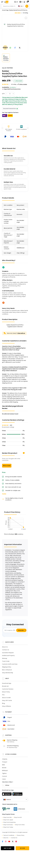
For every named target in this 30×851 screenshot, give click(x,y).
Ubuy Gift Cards (7, 700)
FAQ (3, 695)
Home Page (5, 10)
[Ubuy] (6, 2)
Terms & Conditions (8, 835)
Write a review (6, 465)
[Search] (26, 6)
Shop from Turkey (8, 827)
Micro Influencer (7, 670)
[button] (16, 2)
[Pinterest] (17, 841)
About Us (5, 647)
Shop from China (19, 824)
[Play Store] (17, 794)
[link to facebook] (15, 48)
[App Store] (7, 794)
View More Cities (7, 782)
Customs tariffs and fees (9, 664)
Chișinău (4, 759)
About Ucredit (6, 697)
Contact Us (5, 650)
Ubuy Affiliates (6, 706)
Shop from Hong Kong (9, 822)
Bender (4, 767)
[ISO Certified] (18, 809)
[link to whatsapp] (10, 48)
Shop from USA (7, 817)
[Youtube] (10, 841)
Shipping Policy (6, 667)
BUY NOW (22, 848)
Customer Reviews (7, 689)
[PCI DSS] (6, 809)
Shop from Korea (8, 824)
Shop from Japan (8, 820)
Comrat (4, 776)
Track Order (6, 661)
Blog (3, 703)
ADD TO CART (7, 848)
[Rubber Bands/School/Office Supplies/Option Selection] (15, 32)
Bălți (3, 765)
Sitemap (4, 658)
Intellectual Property (8, 655)
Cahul (4, 779)
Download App (6, 683)
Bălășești (5, 770)
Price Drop (19, 81)
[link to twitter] (19, 48)
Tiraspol (4, 762)
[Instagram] (6, 841)
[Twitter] (13, 841)
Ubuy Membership (7, 673)
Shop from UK (18, 817)
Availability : (6, 87)
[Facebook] (3, 841)
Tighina (4, 773)
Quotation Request (8, 652)
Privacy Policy (20, 835)
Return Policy (6, 692)
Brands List (5, 686)
